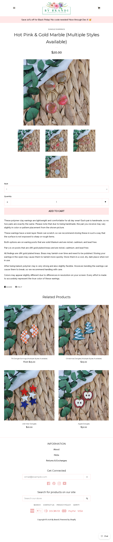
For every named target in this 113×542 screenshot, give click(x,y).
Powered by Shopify (68, 520)
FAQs (56, 455)
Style (6, 184)
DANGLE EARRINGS (56, 29)
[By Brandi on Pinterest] (54, 484)
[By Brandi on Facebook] (48, 484)
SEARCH (37, 505)
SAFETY (76, 505)
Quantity (8, 196)
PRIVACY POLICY (64, 505)
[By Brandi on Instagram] (59, 484)
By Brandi (55, 520)
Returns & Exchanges (56, 460)
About (56, 449)
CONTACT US (48, 505)
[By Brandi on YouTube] (64, 484)
